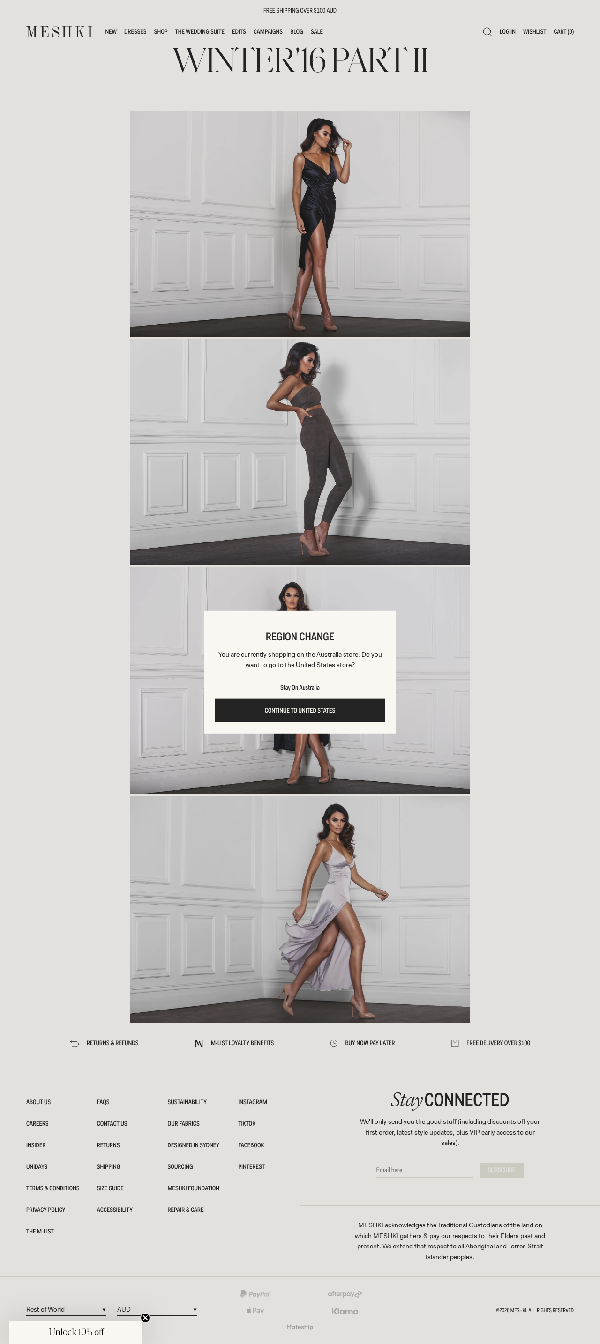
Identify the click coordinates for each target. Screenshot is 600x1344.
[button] (75, 1332)
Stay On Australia (300, 687)
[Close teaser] (145, 1317)
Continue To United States (300, 710)
